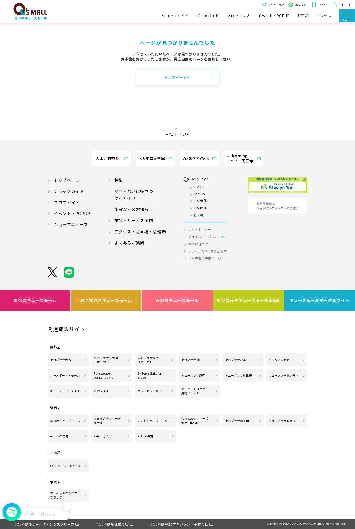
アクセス (324, 15)
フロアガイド (67, 202)
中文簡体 (200, 207)
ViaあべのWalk (196, 158)
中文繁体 (200, 200)
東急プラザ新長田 (237, 420)
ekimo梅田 (145, 436)
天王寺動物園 (107, 158)
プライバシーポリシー (204, 236)
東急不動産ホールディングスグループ (44, 524)
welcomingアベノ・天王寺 (240, 158)
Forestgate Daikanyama (103, 375)
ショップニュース (71, 224)
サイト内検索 (276, 5)
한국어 (198, 214)
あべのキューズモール (35, 300)
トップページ (67, 180)
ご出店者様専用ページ (204, 258)
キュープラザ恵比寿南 (284, 375)
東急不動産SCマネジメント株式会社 (179, 524)
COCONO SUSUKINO (65, 465)
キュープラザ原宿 (193, 375)
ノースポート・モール (65, 375)
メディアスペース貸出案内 (207, 251)
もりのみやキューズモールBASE (248, 300)
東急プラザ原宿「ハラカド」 (148, 360)
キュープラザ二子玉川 (65, 391)
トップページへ (177, 77)
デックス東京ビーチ (282, 360)
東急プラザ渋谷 (60, 360)
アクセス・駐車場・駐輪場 (140, 231)
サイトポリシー (199, 229)
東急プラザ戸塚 (235, 360)
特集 (118, 180)
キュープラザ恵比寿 (238, 375)
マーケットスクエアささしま (63, 495)
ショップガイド (175, 15)
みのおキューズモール (177, 300)
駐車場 (303, 15)
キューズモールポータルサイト (319, 300)
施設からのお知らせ (133, 209)
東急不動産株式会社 (112, 524)
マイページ (344, 5)
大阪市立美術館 (151, 158)
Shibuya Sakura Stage (149, 375)
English (199, 194)
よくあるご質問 (129, 243)
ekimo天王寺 (59, 436)
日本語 (198, 187)
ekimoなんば (103, 436)
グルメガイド (207, 15)
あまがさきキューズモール (106, 300)
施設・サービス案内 (133, 220)
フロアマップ (238, 15)
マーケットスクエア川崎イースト (194, 391)
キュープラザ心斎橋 (282, 420)
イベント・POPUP (274, 15)
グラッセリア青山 (149, 391)
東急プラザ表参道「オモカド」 (106, 360)
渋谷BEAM (101, 391)
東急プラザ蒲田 (191, 360)
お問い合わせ (198, 244)
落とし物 (300, 5)
